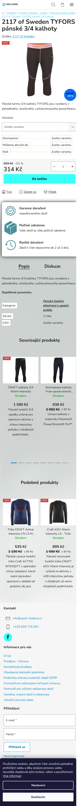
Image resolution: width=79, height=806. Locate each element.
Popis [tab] (24, 266)
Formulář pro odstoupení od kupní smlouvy (32, 683)
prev (4, 380)
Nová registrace (14, 756)
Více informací (12, 776)
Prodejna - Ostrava (16, 661)
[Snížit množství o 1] (54, 166)
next (75, 380)
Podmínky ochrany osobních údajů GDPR (30, 678)
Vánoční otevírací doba (18, 700)
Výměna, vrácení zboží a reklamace (26, 694)
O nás (7, 656)
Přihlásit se (17, 747)
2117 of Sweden (23, 36)
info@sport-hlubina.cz (27, 618)
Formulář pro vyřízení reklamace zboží (28, 689)
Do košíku (39, 179)
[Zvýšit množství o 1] (72, 166)
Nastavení (38, 785)
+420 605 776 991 (26, 627)
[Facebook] (8, 637)
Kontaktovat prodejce (18, 667)
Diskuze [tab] (52, 266)
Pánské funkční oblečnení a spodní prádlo (56, 305)
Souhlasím (38, 797)
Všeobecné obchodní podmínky (24, 672)
